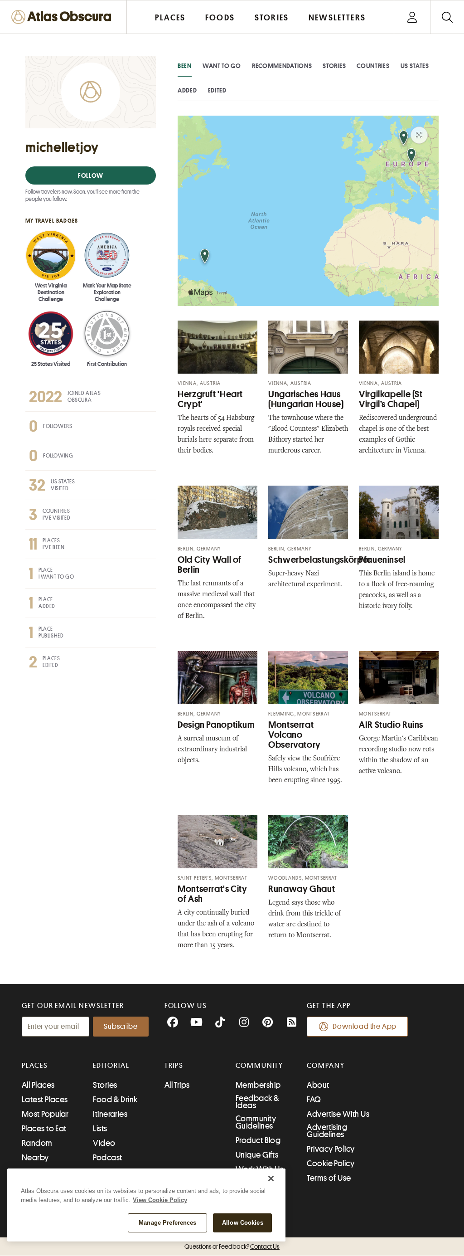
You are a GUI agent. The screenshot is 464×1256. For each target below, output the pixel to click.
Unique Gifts (257, 1155)
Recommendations (282, 66)
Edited (217, 90)
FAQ (314, 1099)
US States (415, 66)
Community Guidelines (256, 1122)
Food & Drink (115, 1099)
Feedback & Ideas (258, 1102)
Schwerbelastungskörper (319, 560)
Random (37, 1143)
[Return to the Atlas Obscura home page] (63, 17)
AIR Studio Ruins (391, 725)
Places (35, 1065)
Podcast (107, 1157)
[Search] (447, 17)
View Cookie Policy (160, 1200)
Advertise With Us (338, 1114)
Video (104, 1143)
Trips (174, 1065)
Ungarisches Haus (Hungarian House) (306, 399)
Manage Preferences (167, 1222)
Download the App (364, 1026)
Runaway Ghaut (301, 889)
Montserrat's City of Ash (212, 894)
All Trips (177, 1085)
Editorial (111, 1065)
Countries (373, 66)
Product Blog (258, 1140)
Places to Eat (44, 1128)
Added (187, 90)
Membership (258, 1085)
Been (185, 66)
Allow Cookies (242, 1222)
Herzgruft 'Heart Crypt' (210, 399)
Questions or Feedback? (232, 1246)
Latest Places (45, 1099)
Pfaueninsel (382, 560)
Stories (334, 66)
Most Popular (45, 1114)
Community (259, 1065)
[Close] (271, 1178)
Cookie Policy (330, 1163)
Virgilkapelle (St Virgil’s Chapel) (391, 399)
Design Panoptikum (216, 725)
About (318, 1085)
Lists (100, 1128)
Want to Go (222, 66)
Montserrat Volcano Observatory (294, 735)
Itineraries (110, 1114)
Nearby (35, 1157)
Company (325, 1065)
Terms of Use (329, 1178)
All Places (38, 1085)
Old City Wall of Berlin (210, 564)
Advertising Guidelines (327, 1131)
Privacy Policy (330, 1149)
